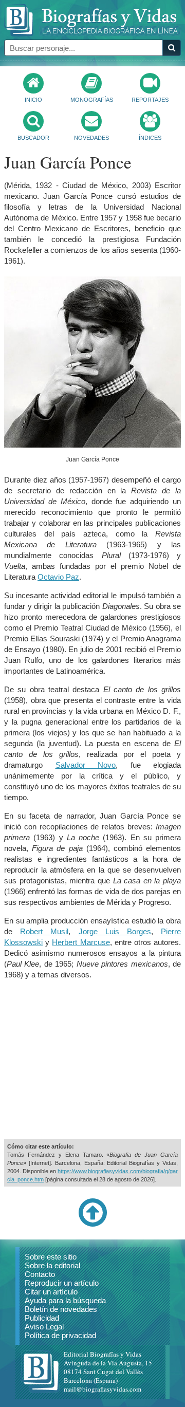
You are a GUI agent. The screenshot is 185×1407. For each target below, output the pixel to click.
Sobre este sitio (51, 1256)
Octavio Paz (58, 576)
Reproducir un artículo (62, 1283)
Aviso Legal (44, 1326)
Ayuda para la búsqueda (65, 1300)
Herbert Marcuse (80, 942)
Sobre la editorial (52, 1265)
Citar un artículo (51, 1291)
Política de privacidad (60, 1335)
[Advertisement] (92, 1060)
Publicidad (42, 1317)
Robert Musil (44, 931)
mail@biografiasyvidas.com (102, 1389)
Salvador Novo (85, 765)
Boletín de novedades (61, 1309)
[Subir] (92, 1224)
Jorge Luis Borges (115, 931)
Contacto (40, 1274)
